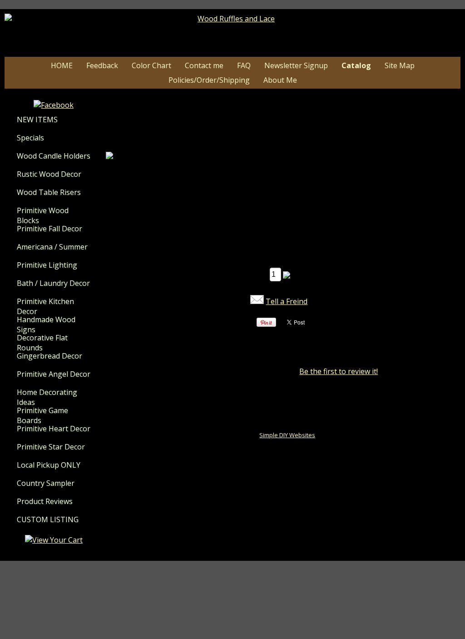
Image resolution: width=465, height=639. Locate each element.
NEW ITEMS (37, 120)
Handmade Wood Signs (46, 324)
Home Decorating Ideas (47, 397)
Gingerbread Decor (49, 356)
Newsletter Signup (296, 65)
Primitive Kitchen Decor (45, 306)
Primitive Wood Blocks (43, 215)
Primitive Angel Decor (53, 374)
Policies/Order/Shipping (209, 80)
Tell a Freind (286, 301)
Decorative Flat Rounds (42, 343)
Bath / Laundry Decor (53, 283)
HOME (62, 65)
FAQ (244, 65)
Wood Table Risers (49, 192)
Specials (30, 138)
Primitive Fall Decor (49, 229)
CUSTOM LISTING (48, 519)
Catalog (356, 65)
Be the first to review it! (338, 371)
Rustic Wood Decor (49, 174)
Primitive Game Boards (42, 415)
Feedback (102, 65)
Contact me (204, 65)
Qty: (259, 274)
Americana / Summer (52, 247)
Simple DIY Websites (287, 435)
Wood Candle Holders (53, 156)
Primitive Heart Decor (53, 429)
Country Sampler (45, 483)
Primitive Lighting (47, 265)
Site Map (400, 65)
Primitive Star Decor (51, 447)
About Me (280, 80)
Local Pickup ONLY (48, 465)
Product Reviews (45, 501)
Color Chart (151, 65)
